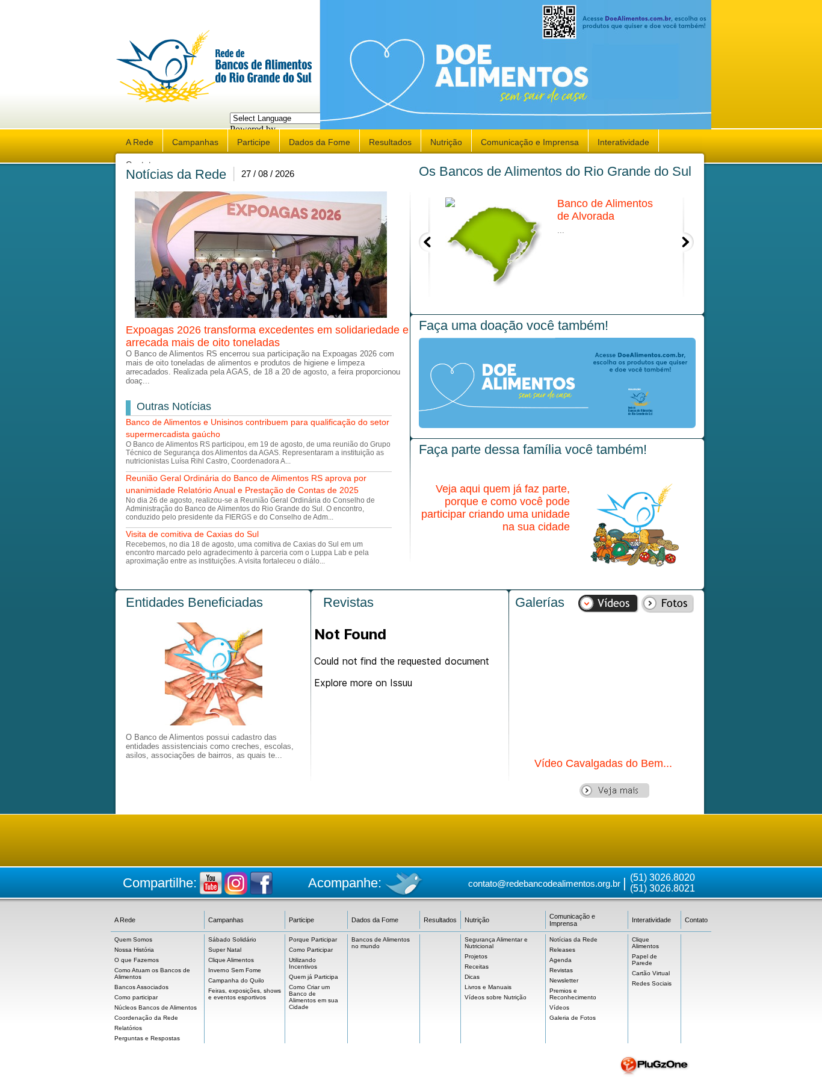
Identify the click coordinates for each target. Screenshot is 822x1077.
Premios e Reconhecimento (572, 994)
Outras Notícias (174, 406)
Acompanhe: (345, 882)
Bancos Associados (141, 987)
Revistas (348, 602)
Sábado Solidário (232, 939)
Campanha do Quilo (236, 980)
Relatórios (128, 1028)
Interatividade (623, 142)
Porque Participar (313, 939)
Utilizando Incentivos (303, 963)
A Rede (139, 142)
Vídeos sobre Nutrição (496, 997)
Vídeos (559, 1007)
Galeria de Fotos (572, 1017)
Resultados (390, 142)
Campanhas (195, 142)
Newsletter (563, 980)
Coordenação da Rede (146, 1017)
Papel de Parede (644, 959)
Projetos (476, 956)
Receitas (477, 966)
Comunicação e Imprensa (530, 142)
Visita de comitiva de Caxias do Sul (192, 534)
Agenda (560, 960)
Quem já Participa (313, 976)
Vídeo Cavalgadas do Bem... (603, 763)
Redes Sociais (652, 983)
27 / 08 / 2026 (267, 174)
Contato (696, 919)
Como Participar (311, 949)
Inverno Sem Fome (234, 970)
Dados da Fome (319, 142)
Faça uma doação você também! (513, 325)
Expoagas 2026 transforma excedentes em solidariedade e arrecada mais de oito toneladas (267, 336)
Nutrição (446, 142)
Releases (562, 949)
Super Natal (224, 949)
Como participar (136, 997)
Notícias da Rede (176, 174)
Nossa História (134, 949)
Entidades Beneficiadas (194, 602)
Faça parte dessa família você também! (533, 449)
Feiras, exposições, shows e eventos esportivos (244, 994)
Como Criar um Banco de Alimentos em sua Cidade (313, 997)
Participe (253, 142)
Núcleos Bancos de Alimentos (155, 1007)
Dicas (472, 976)
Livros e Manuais (488, 987)
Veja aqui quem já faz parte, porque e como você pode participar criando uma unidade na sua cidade (495, 508)
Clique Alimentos (231, 960)
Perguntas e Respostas (147, 1038)
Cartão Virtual (651, 973)
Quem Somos (133, 939)
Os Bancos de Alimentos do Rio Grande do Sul (555, 171)
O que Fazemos (136, 960)
